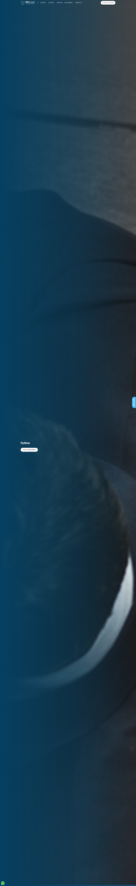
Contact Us (78, 2)
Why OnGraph (69, 2)
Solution (51, 2)
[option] (47, 446)
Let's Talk (134, 402)
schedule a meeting (108, 2)
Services (43, 2)
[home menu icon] (38, 2)
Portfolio (59, 2)
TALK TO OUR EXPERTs (29, 449)
